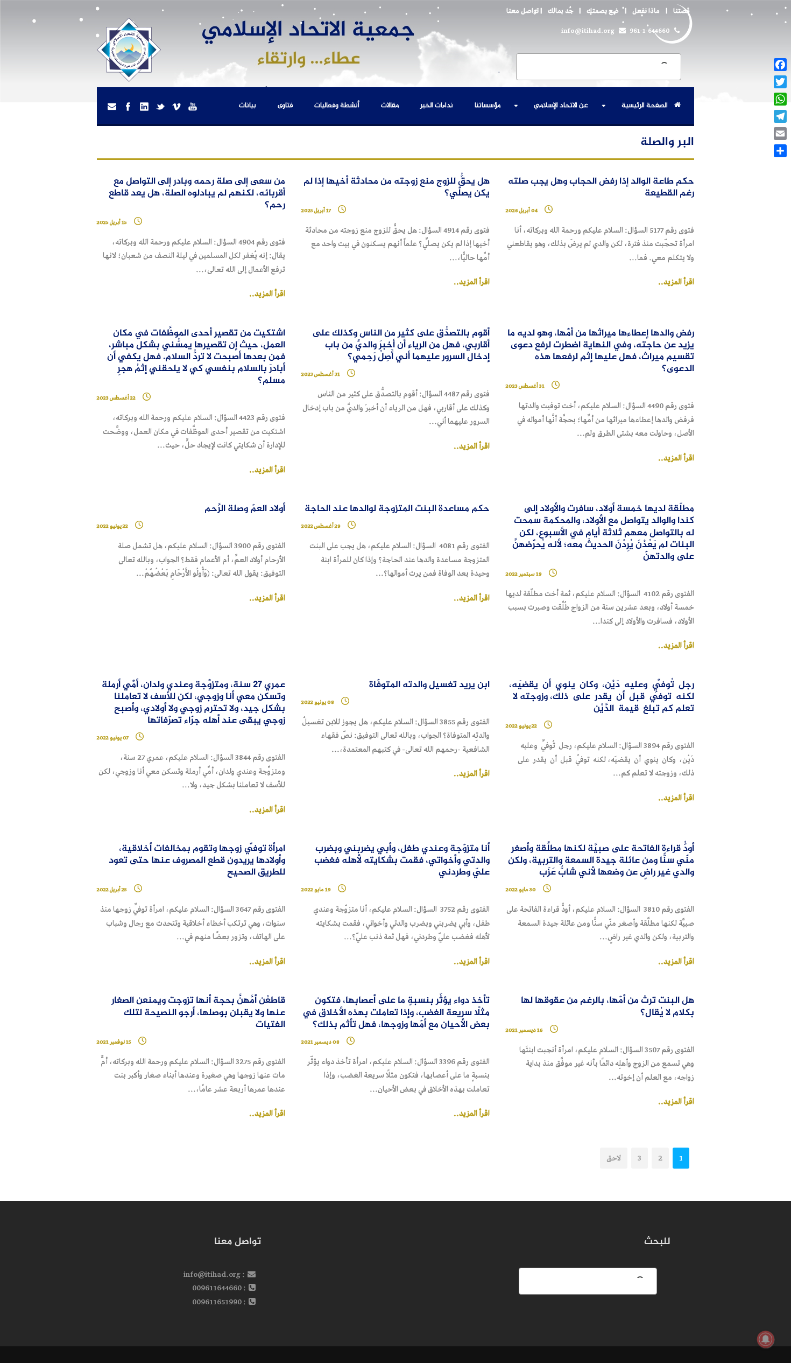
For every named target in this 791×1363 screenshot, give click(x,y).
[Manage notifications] (765, 1339)
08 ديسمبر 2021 (320, 1042)
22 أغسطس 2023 (116, 398)
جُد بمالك (560, 11)
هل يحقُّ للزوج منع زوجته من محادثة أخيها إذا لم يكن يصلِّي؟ (396, 187)
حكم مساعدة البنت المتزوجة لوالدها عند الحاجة (397, 509)
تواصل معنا (522, 11)
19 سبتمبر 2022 (524, 574)
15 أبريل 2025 (112, 222)
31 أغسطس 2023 (525, 386)
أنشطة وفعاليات (336, 105)
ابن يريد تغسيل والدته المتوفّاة (429, 685)
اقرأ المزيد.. (676, 282)
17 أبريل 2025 (316, 210)
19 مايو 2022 (316, 889)
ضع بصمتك (603, 11)
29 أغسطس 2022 (321, 526)
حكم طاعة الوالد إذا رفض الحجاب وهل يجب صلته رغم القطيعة (601, 187)
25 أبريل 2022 (112, 889)
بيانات (247, 105)
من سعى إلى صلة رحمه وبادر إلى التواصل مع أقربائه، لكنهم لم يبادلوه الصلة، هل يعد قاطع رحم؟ (197, 193)
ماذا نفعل (646, 11)
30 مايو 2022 (521, 889)
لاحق (613, 1158)
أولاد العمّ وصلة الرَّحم (244, 509)
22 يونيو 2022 (112, 526)
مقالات (390, 105)
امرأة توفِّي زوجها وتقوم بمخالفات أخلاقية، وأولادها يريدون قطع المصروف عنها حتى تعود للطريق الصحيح (197, 860)
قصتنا (681, 11)
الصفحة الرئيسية (645, 105)
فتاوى (285, 105)
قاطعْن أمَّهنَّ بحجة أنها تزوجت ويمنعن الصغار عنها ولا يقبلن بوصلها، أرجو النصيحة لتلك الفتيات (198, 1012)
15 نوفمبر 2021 (114, 1042)
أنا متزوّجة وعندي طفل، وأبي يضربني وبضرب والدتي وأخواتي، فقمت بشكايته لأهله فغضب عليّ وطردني (402, 860)
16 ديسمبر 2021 (524, 1030)
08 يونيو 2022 (317, 702)
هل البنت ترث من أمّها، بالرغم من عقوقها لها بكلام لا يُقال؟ (607, 1006)
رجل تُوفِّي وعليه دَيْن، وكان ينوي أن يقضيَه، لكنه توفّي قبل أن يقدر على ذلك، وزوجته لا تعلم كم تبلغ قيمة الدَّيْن (601, 697)
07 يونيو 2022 (113, 737)
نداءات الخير (436, 105)
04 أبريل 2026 (522, 210)
